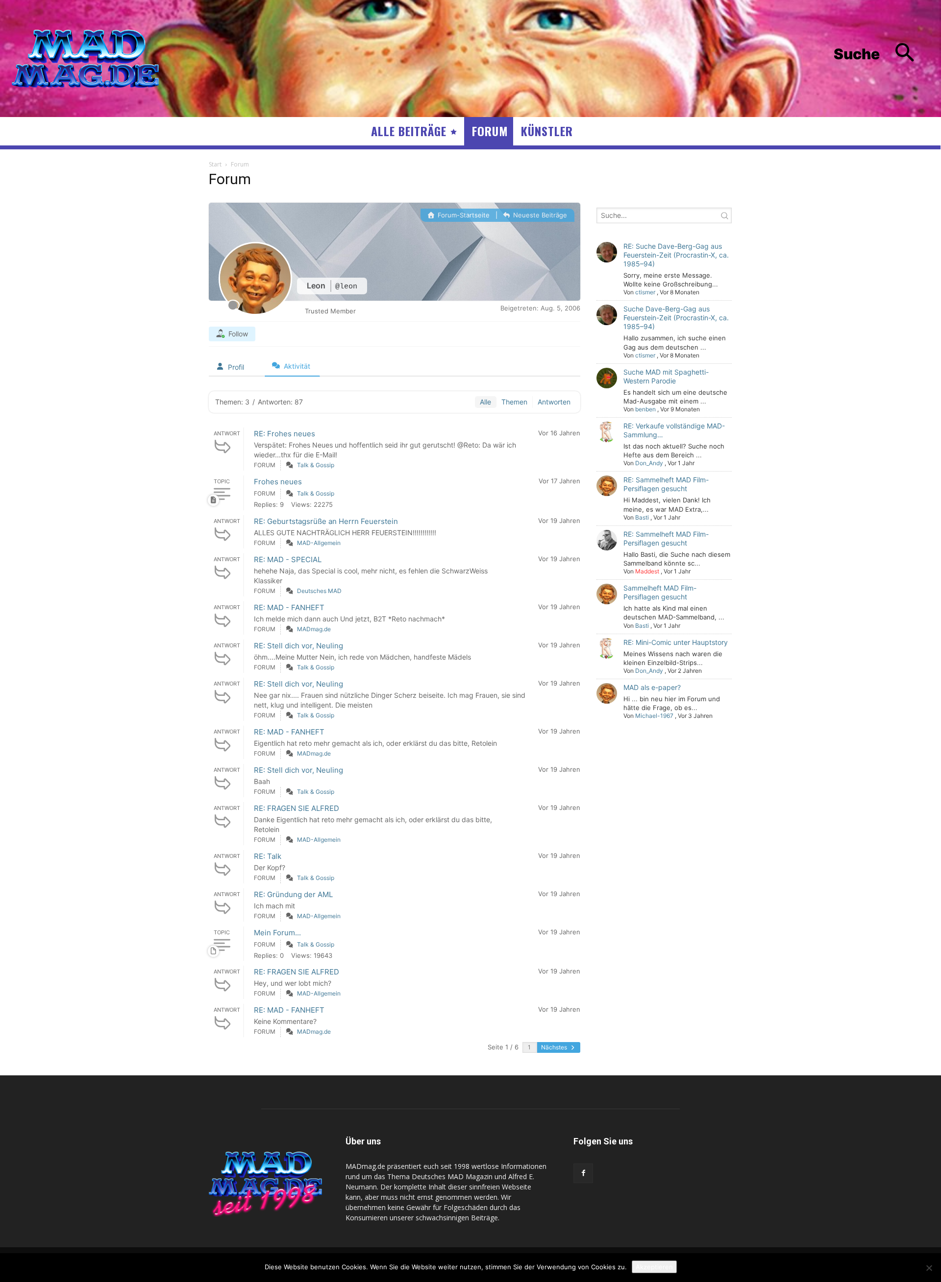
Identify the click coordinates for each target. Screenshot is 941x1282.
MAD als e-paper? (652, 687)
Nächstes (555, 1047)
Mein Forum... (277, 932)
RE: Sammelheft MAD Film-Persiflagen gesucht (666, 484)
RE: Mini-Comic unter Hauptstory (675, 642)
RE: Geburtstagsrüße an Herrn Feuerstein (326, 521)
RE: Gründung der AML (293, 894)
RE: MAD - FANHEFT (289, 607)
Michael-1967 (654, 715)
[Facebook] (583, 1173)
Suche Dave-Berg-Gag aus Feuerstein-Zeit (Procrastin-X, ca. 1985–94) (676, 318)
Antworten (554, 402)
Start (215, 164)
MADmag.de (314, 629)
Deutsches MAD (319, 590)
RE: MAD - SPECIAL (288, 559)
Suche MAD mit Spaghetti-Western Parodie (666, 376)
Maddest (647, 571)
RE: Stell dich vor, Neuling (298, 645)
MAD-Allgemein (319, 542)
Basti (642, 517)
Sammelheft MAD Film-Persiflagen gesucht (659, 592)
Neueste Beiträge (539, 215)
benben (645, 409)
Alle (485, 402)
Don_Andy (649, 463)
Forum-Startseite (463, 215)
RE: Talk (267, 856)
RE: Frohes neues (284, 433)
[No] (929, 1268)
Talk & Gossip (315, 465)
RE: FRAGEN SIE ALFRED (296, 808)
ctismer (645, 292)
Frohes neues (278, 481)
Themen (514, 402)
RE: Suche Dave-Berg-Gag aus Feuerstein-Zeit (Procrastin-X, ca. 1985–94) (676, 255)
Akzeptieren (654, 1267)
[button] (881, 54)
